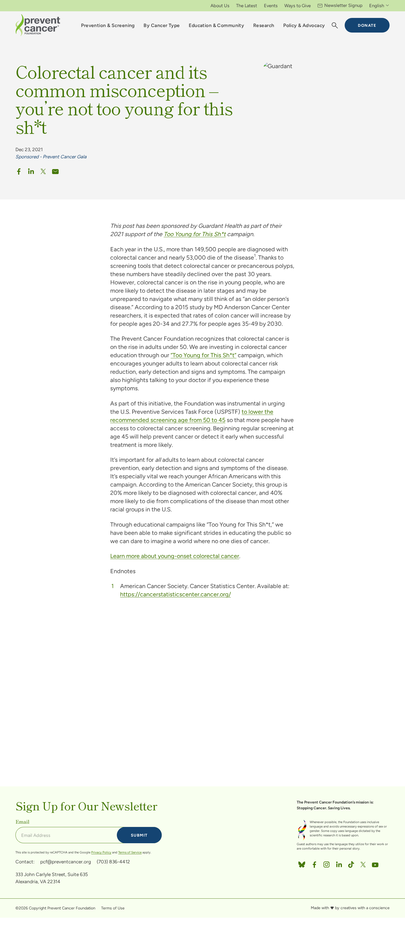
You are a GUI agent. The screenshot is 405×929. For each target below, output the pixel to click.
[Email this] (55, 170)
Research (263, 25)
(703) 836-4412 (113, 861)
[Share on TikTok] (351, 863)
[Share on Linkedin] (30, 170)
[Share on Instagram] (326, 863)
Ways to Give (297, 5)
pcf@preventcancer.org (65, 861)
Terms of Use (113, 908)
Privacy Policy (101, 852)
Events (271, 5)
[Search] (335, 25)
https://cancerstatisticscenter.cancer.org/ (175, 594)
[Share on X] (43, 170)
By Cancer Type (162, 25)
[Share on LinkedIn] (338, 863)
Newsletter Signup (343, 5)
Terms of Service (130, 852)
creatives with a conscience (365, 907)
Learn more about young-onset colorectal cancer (174, 555)
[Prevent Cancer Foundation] (37, 25)
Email (22, 821)
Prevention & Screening (108, 25)
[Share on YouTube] (375, 863)
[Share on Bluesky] (302, 863)
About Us (219, 5)
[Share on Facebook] (18, 170)
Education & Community (216, 25)
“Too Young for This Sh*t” (203, 355)
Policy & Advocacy (304, 25)
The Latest (246, 5)
